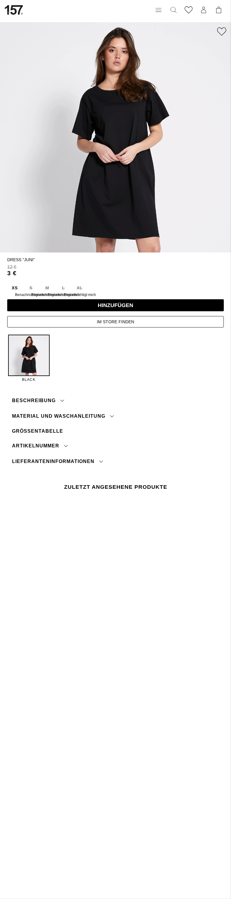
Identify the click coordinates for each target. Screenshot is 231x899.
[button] (158, 9)
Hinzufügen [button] (115, 305)
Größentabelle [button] (37, 431)
